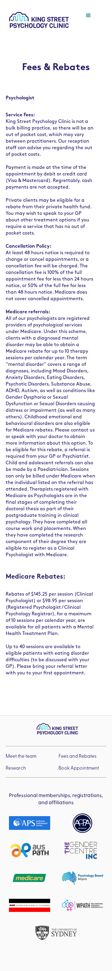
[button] (93, 20)
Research (16, 767)
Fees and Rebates (77, 756)
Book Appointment (79, 767)
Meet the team (21, 756)
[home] (37, 20)
